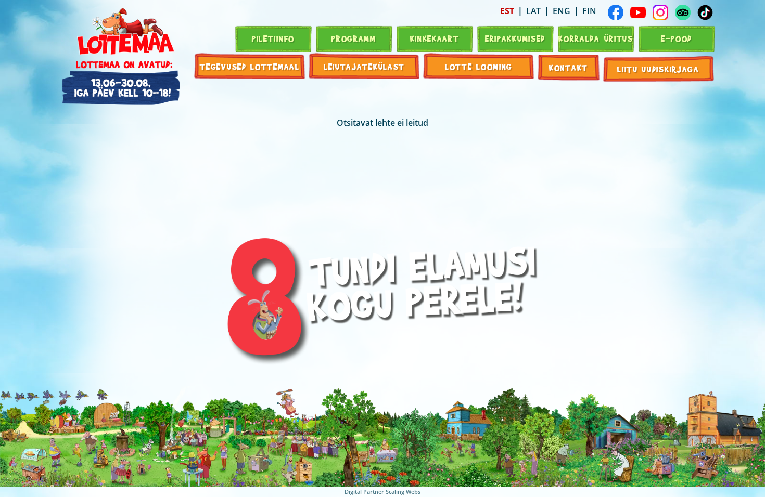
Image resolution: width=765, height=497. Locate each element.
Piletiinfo (273, 38)
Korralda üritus (595, 38)
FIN (589, 11)
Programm (354, 38)
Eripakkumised (515, 38)
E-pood (676, 38)
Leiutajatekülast (364, 66)
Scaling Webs (403, 491)
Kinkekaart (435, 38)
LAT (533, 11)
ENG (561, 11)
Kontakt (568, 67)
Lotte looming (479, 66)
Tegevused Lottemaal (249, 66)
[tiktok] (705, 12)
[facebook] (615, 12)
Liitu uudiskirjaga (658, 69)
